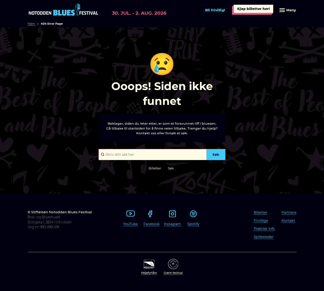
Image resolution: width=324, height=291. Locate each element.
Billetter (260, 212)
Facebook (151, 224)
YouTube (130, 224)
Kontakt (288, 221)
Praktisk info (264, 229)
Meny (291, 10)
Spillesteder (264, 237)
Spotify (193, 224)
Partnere (288, 212)
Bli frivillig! (215, 10)
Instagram (172, 224)
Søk (215, 155)
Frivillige (261, 221)
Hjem (31, 23)
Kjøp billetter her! (253, 9)
